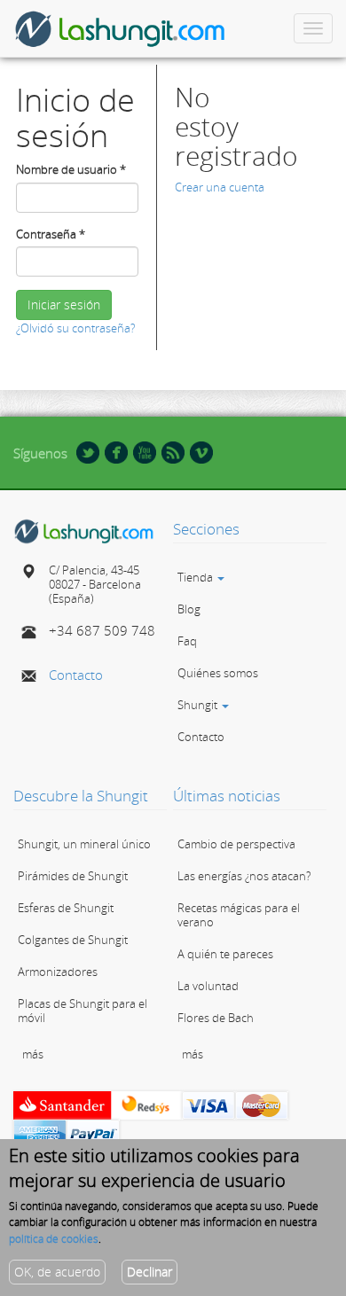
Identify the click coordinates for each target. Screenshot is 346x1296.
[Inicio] (120, 28)
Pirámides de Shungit (73, 876)
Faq (187, 641)
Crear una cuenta (219, 187)
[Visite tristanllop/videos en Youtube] (144, 451)
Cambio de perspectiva (236, 844)
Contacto (76, 674)
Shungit (198, 705)
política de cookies (53, 1238)
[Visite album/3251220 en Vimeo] (201, 451)
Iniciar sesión (64, 304)
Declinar (149, 1271)
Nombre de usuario (71, 169)
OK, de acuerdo (57, 1271)
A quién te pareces (225, 954)
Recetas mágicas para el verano (238, 915)
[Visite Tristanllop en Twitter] (87, 451)
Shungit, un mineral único (84, 844)
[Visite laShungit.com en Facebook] (116, 451)
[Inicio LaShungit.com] (84, 530)
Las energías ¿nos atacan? (244, 876)
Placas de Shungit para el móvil (82, 1010)
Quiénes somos (217, 673)
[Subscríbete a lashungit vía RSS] (173, 451)
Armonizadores (58, 972)
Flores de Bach (215, 1018)
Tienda (196, 577)
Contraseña (50, 234)
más (32, 1054)
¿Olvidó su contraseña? (75, 328)
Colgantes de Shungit (73, 940)
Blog (189, 609)
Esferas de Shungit (66, 908)
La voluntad (208, 986)
